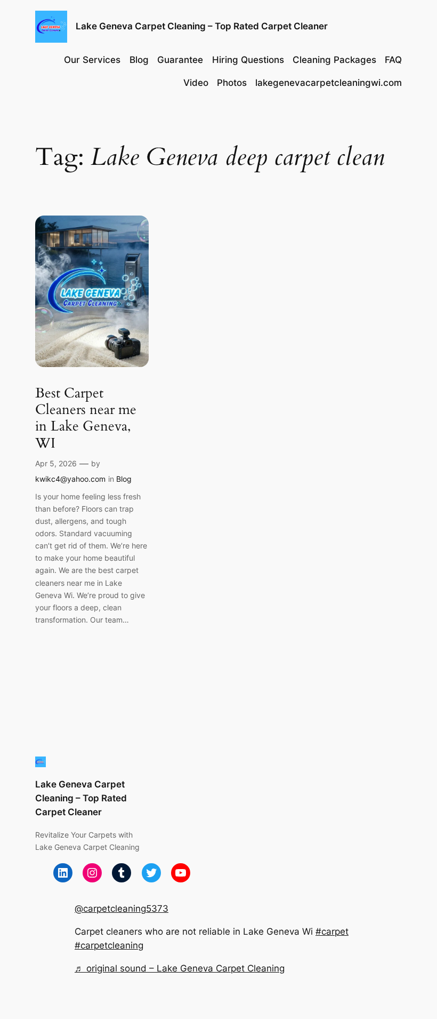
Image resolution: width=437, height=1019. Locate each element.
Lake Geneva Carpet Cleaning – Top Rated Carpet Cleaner (202, 26)
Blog (124, 478)
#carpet (332, 931)
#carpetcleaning (109, 945)
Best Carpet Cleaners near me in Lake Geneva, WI (85, 418)
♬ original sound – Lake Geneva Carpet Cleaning (180, 968)
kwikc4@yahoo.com (70, 478)
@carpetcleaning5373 (121, 908)
